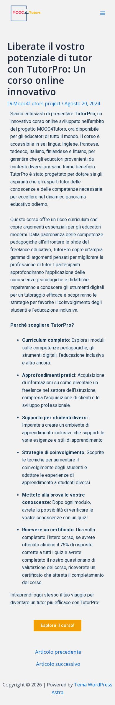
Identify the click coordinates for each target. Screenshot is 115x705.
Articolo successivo (58, 663)
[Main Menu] (102, 13)
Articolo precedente (58, 651)
